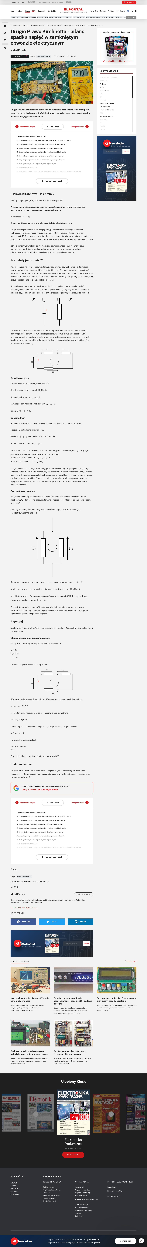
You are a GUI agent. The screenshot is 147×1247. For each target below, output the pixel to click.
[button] (36, 1114)
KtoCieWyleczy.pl (113, 1196)
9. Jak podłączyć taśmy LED (27, 167)
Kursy (27, 11)
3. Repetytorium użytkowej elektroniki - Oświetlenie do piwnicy (41, 144)
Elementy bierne (108, 17)
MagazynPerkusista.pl (83, 1193)
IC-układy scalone (106, 116)
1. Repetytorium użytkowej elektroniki (31, 136)
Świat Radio (79, 1216)
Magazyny (103, 11)
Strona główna (15, 25)
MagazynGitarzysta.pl (82, 1190)
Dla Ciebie (52, 11)
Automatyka (59, 17)
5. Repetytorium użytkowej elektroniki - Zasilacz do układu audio (41, 152)
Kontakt (13, 1186)
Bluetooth (77, 17)
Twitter (53, 921)
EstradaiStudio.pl (81, 1195)
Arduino (40, 17)
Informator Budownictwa (51, 1195)
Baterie (69, 17)
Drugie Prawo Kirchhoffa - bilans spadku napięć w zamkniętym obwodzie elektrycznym (75, 25)
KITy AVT (14, 1183)
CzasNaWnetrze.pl (49, 1201)
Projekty (19, 11)
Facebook (25, 921)
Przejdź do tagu (130, 961)
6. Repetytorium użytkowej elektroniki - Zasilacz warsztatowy (40, 156)
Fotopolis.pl (111, 1187)
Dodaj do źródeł (18, 56)
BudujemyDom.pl (48, 1187)
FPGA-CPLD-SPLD (107, 110)
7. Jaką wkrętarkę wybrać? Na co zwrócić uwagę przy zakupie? (40, 160)
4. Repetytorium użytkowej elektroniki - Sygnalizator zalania (40, 148)
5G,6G (13, 17)
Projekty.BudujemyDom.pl (51, 1190)
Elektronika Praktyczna (83, 1210)
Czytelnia (42, 11)
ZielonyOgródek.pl (49, 1198)
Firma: (14, 869)
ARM (46, 17)
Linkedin (82, 921)
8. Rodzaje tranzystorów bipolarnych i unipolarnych (36, 164)
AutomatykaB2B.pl (81, 1207)
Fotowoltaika (120, 17)
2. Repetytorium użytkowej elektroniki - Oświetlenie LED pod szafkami (44, 140)
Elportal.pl (78, 1213)
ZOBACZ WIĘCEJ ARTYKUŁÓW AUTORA (24, 908)
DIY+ (34, 11)
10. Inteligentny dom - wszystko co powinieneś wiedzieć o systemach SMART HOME (49, 171)
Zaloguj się (130, 2)
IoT (101, 123)
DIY (84, 17)
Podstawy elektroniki (38, 25)
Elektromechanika (93, 17)
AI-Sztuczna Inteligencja (26, 17)
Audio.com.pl (79, 1187)
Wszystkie (131, 17)
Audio (51, 17)
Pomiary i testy (24, 876)
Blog (12, 11)
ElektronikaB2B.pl (81, 1205)
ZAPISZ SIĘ (125, 1241)
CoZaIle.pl (46, 1193)
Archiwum (111, 11)
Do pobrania (120, 11)
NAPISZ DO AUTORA (85, 894)
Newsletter (94, 11)
